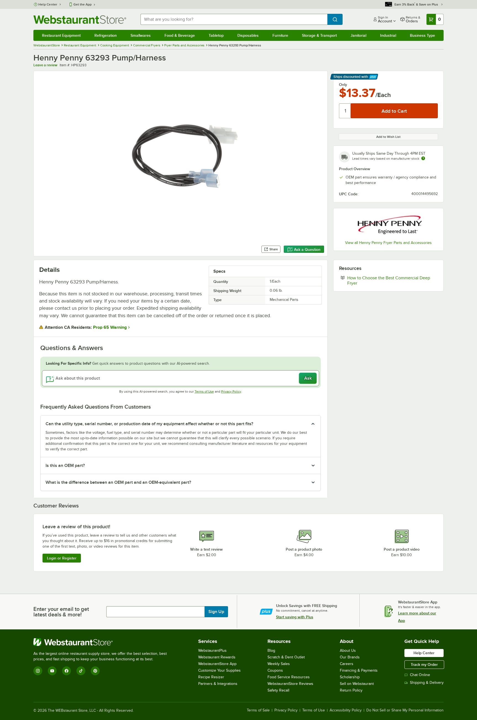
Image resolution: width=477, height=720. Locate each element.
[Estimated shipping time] (423, 158)
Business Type (422, 35)
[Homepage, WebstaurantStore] (79, 19)
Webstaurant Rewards (216, 657)
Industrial (388, 35)
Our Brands (350, 657)
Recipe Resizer (211, 677)
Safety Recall (278, 690)
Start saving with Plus (294, 617)
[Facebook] (66, 670)
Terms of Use (204, 391)
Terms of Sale (258, 710)
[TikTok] (80, 670)
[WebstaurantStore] (102, 642)
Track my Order (424, 664)
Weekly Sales (278, 664)
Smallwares (141, 35)
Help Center (47, 4)
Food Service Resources (288, 677)
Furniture (280, 35)
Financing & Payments (359, 670)
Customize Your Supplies (219, 670)
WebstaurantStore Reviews (290, 684)
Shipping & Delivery (427, 682)
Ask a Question (307, 249)
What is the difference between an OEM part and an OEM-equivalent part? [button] (118, 482)
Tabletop (216, 35)
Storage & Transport (319, 35)
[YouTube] (52, 670)
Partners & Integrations (217, 684)
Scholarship (350, 677)
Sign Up (216, 611)
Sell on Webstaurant (357, 684)
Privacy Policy (231, 391)
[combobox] (234, 19)
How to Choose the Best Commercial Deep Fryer (388, 280)
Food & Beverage (180, 35)
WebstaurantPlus (212, 650)
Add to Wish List (388, 137)
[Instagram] (37, 670)
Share (273, 249)
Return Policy (351, 690)
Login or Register (61, 558)
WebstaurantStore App (217, 664)
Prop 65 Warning (110, 327)
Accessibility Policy (346, 710)
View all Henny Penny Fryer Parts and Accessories (388, 243)
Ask (308, 378)
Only (343, 84)
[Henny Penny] (388, 225)
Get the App (82, 4)
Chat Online (420, 675)
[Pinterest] (95, 670)
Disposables (248, 35)
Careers (346, 664)
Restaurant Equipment (61, 35)
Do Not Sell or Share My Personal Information (405, 710)
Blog (271, 650)
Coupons (275, 670)
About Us (348, 650)
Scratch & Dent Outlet (286, 657)
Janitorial (358, 35)
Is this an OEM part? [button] (65, 465)
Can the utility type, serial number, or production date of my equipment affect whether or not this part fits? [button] (149, 423)
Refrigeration (105, 35)
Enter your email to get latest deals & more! (61, 611)
